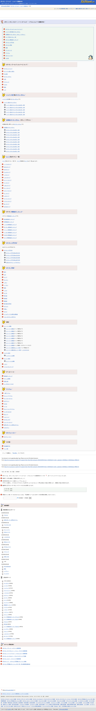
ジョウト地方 (10, 95)
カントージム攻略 (10, 361)
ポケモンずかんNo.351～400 (12, 146)
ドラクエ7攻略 (71, 702)
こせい (5, 282)
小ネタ (5, 84)
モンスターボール (8, 398)
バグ (5, 90)
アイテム (8, 53)
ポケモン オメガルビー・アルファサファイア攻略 (14, 656)
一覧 (60, 8)
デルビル (6, 515)
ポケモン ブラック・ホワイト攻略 (24, 699)
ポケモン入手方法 (10, 42)
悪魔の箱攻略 (63, 704)
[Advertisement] (48, 13)
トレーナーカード (8, 422)
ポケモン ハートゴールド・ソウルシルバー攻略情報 (15, 653)
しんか (5, 290)
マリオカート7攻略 (34, 704)
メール (5, 406)
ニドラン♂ (6, 571)
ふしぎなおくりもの (8, 384)
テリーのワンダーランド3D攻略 (43, 702)
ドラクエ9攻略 (86, 702)
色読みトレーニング (26, 706)
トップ (56, 8)
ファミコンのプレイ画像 (47, 706)
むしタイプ (6, 193)
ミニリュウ (6, 588)
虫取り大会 (6, 556)
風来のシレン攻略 (7, 704)
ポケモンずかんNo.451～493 (12, 151)
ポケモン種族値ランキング (12, 39)
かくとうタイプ (7, 180)
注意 (5, 79)
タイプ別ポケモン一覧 (11, 37)
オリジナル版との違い (9, 71)
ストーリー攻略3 (10, 333)
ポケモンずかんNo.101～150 (12, 134)
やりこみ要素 (7, 378)
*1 (46, 475)
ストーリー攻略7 (10, 343)
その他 (7, 58)
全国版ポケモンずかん (12, 120)
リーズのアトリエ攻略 (83, 700)
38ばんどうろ (7, 542)
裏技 (5, 87)
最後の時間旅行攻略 (71, 704)
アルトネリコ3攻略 (61, 700)
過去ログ (87, 8)
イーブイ (6, 585)
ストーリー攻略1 (10, 328)
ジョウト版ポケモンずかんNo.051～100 (15, 107)
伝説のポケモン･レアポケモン (13, 262)
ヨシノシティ (7, 529)
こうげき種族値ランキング (10, 224)
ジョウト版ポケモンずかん (10, 102)
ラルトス (6, 631)
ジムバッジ (6, 417)
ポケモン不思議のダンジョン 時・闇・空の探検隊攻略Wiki (16, 664)
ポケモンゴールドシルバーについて (14, 29)
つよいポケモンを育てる (10, 317)
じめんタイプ (7, 185)
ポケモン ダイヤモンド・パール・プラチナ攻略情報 (15, 651)
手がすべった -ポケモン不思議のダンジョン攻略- (14, 661)
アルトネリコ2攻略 (51, 700)
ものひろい (6, 427)
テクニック (6, 82)
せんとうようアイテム (9, 409)
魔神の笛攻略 (80, 704)
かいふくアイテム (8, 396)
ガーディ (6, 597)
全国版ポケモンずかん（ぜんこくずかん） (16, 34)
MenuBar (15, 453)
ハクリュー (6, 612)
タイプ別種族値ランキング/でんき (11, 617)
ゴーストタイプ (7, 198)
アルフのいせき (7, 524)
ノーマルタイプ (7, 164)
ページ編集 (75, 8)
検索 (67, 8)
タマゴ (5, 311)
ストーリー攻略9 (10, 347)
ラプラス (6, 607)
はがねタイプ (7, 206)
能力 (5, 272)
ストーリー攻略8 (10, 345)
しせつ (5, 364)
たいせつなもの (7, 411)
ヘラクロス (6, 593)
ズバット (6, 614)
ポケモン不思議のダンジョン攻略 (14, 700)
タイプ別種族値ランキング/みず (11, 619)
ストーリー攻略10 (10, 350)
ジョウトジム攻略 (10, 355)
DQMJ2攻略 (32, 702)
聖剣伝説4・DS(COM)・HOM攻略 (15, 702)
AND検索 (20, 497)
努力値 (5, 295)
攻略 (7, 47)
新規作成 (80, 8)
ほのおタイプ (7, 167)
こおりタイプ (7, 177)
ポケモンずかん (7, 76)
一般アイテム (7, 393)
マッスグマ (6, 573)
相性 (5, 288)
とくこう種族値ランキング (10, 229)
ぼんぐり (6, 414)
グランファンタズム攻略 (71, 700)
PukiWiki (9, 709)
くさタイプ (6, 175)
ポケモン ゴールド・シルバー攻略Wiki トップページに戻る (15, 693)
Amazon (56, 706)
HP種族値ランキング (9, 221)
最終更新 (63, 8)
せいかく (6, 280)
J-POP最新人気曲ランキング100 (69, 706)
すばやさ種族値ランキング (10, 235)
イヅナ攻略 (86, 704)
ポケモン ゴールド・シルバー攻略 (8, 699)
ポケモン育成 (9, 45)
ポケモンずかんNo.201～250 (12, 139)
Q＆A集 (6, 74)
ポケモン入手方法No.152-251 (13, 255)
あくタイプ (6, 204)
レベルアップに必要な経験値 (11, 314)
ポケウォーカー (9, 55)
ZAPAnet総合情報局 (5, 6)
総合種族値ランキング (9, 219)
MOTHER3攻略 (15, 704)
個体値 (5, 298)
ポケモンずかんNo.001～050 (12, 130)
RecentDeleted (7, 566)
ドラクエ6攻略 (64, 702)
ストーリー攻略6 (10, 340)
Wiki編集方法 (7, 446)
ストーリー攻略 (7, 326)
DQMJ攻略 (26, 702)
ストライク (6, 602)
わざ (5, 274)
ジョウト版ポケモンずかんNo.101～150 (15, 109)
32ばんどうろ (7, 532)
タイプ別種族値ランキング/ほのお (11, 626)
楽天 (60, 706)
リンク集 (6, 448)
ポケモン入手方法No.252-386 (13, 257)
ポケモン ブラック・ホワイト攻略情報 (12, 648)
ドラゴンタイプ (7, 201)
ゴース (5, 600)
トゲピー (6, 609)
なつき (5, 293)
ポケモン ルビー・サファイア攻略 (30, 700)
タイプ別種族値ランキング (10, 237)
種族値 (5, 301)
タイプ (8, 157)
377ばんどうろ (7, 546)
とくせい (6, 285)
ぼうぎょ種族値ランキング (10, 227)
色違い (5, 309)
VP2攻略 (5, 702)
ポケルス (6, 306)
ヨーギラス (6, 583)
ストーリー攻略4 (10, 336)
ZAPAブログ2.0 (17, 706)
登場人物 (6, 381)
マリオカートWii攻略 (24, 704)
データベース (9, 50)
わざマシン (6, 401)
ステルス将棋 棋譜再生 (36, 706)
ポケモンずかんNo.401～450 (12, 149)
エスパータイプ (7, 190)
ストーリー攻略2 (10, 331)
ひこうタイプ (7, 188)
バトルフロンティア (8, 366)
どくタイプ (6, 182)
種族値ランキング (16, 212)
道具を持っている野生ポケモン (11, 425)
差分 (84, 8)
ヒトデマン (6, 629)
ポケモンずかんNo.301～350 (12, 144)
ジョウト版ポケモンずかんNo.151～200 (15, 112)
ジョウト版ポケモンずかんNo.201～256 (15, 114)
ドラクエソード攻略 (55, 702)
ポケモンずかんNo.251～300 (12, 142)
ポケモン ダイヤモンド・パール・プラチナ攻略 (66, 699)
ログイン (93, 8)
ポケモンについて (8, 68)
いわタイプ (6, 196)
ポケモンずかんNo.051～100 (12, 132)
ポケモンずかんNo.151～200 (12, 137)
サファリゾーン (7, 590)
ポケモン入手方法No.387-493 (13, 260)
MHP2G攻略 (42, 704)
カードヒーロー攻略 (8, 706)
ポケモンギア (7, 419)
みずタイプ (6, 169)
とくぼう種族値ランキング (10, 232)
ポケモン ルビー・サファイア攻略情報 (12, 658)
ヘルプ (70, 8)
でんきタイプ (7, 172)
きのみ (5, 403)
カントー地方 (17, 347)
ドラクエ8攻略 (78, 702)
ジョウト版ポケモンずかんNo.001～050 (15, 105)
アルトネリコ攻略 (42, 700)
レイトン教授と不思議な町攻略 (52, 704)
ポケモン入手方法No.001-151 (13, 253)
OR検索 (26, 497)
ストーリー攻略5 (10, 338)
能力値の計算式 (7, 303)
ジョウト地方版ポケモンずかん (13, 31)
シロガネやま (25, 350)
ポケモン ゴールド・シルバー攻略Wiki (11, 1)
